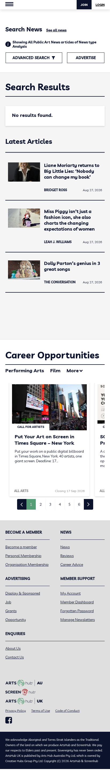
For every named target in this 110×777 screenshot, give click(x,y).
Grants (11, 610)
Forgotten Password (77, 610)
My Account (70, 593)
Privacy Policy (15, 711)
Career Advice (71, 564)
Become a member (21, 547)
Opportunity (15, 619)
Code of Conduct (67, 711)
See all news (56, 30)
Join (84, 5)
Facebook (8, 720)
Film (55, 370)
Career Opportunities (52, 355)
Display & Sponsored (22, 593)
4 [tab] (60, 504)
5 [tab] (69, 504)
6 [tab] (79, 504)
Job (8, 602)
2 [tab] (41, 504)
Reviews (67, 555)
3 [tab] (50, 504)
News (65, 547)
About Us (13, 648)
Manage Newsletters (77, 619)
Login (100, 5)
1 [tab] (31, 504)
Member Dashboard (77, 602)
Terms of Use (40, 711)
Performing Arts (24, 370)
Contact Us (14, 657)
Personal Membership (23, 555)
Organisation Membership (27, 564)
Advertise (86, 57)
